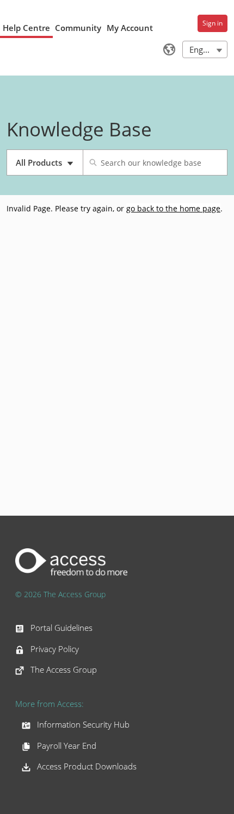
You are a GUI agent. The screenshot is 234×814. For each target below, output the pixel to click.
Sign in (212, 23)
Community (78, 27)
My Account (130, 27)
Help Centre (26, 27)
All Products (49, 166)
